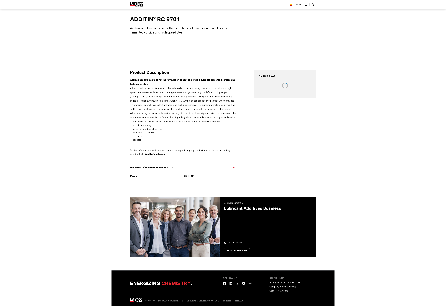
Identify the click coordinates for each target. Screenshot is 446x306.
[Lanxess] (137, 301)
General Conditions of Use (203, 301)
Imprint (227, 301)
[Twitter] (237, 283)
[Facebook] (224, 283)
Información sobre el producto (151, 168)
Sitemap (239, 301)
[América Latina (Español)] (291, 4)
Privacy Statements (170, 301)
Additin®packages (155, 154)
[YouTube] (243, 283)
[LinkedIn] (230, 283)
